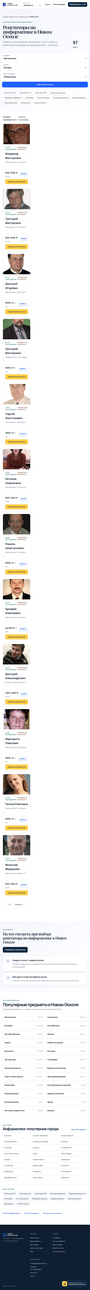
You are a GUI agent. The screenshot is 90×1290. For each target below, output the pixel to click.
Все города (34, 1245)
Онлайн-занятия (40, 103)
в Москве (7, 1136)
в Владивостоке (10, 1177)
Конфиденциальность (38, 1263)
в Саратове (8, 1166)
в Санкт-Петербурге (40, 1136)
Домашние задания (79, 98)
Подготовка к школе (10, 103)
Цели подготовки (36, 1248)
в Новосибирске (67, 1136)
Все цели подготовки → (52, 1213)
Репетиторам (58, 1245)
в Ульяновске (66, 1171)
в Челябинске (66, 1148)
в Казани (64, 1142)
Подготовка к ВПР (41, 93)
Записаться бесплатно (16, 182)
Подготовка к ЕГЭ (10, 93)
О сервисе (56, 1238)
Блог (32, 1251)
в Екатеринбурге (10, 1142)
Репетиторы (14, 17)
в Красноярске (38, 1160)
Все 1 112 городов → (79, 1129)
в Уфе (35, 1154)
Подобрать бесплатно (15, 950)
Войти (47, 4)
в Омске (36, 1148)
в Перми (7, 1160)
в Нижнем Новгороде (40, 1142)
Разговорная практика (61, 98)
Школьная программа (58, 93)
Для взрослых (25, 103)
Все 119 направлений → (12, 1213)
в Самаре (7, 1148)
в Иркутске (65, 1177)
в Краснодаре (38, 1166)
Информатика (23, 17)
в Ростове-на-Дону (11, 1154)
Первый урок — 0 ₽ (77, 4)
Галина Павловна (16, 804)
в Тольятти (65, 1166)
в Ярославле (37, 1177)
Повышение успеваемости (12, 98)
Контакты (33, 1273)
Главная (6, 17)
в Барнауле (8, 1171)
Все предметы (35, 1241)
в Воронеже (65, 1160)
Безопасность (58, 1248)
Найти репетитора (45, 84)
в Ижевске (37, 1171)
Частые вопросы (59, 1251)
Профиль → (23, 174)
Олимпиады (29, 98)
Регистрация (59, 4)
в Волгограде (66, 1154)
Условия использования (36, 1268)
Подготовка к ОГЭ (25, 93)
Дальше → (19, 904)
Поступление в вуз (43, 98)
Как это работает (59, 1241)
